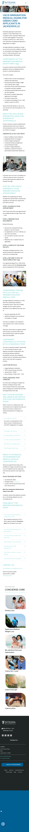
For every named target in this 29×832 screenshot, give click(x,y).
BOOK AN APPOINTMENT (14, 764)
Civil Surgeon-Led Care (10, 418)
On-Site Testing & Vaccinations (12, 435)
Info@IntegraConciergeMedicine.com (12, 568)
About (5, 770)
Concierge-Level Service (10, 431)
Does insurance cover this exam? (12, 542)
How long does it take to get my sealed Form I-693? (12, 515)
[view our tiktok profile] (3, 811)
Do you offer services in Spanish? (12, 558)
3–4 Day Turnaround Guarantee (12, 439)
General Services (19, 770)
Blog (15, 772)
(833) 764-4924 (6, 758)
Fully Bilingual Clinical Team (11, 448)
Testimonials (9, 772)
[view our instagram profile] (7, 811)
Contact (20, 772)
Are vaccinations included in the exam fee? (12, 536)
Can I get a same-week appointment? (10, 547)
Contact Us (16, 481)
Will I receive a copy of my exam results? (12, 553)
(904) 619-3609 (7, 575)
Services (11, 770)
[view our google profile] (1, 811)
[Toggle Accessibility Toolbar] (3, 824)
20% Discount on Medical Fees (12, 444)
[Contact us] (27, 811)
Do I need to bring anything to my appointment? (12, 530)
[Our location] (28, 811)
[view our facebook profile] (5, 811)
